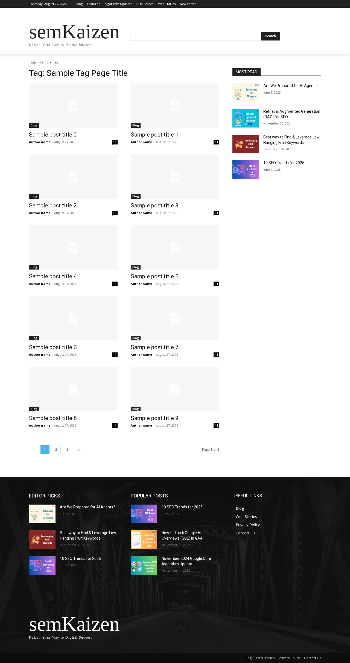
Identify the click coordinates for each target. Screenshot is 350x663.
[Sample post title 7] (175, 318)
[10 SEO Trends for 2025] (245, 169)
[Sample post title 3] (175, 176)
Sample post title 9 (155, 418)
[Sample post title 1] (175, 105)
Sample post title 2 (53, 205)
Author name (39, 142)
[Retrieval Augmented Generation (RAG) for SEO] (245, 118)
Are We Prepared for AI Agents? (291, 85)
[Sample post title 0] (73, 105)
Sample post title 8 (53, 418)
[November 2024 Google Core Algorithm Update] (144, 565)
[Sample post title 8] (73, 389)
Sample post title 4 (53, 276)
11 (114, 142)
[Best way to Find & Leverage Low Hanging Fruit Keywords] (245, 144)
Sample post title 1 (155, 134)
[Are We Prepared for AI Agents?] (245, 92)
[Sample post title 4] (73, 247)
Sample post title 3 (155, 205)
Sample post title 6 (53, 347)
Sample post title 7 (155, 347)
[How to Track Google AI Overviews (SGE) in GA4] (144, 539)
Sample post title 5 (155, 276)
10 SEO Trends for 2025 (283, 163)
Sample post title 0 (53, 134)
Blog (34, 125)
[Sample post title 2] (73, 176)
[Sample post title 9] (175, 389)
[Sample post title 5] (175, 247)
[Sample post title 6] (73, 318)
